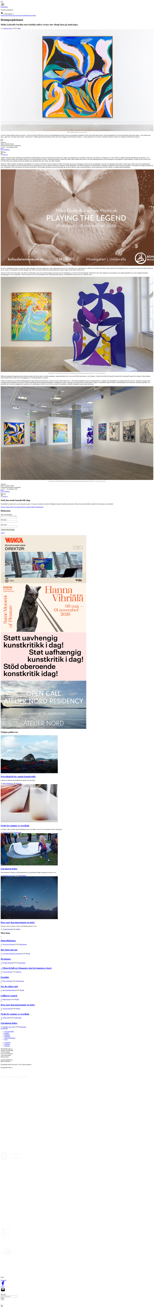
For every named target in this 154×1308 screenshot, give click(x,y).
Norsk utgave (12, 15)
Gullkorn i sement (9, 995)
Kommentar (22, 875)
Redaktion (7, 1034)
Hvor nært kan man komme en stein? (18, 922)
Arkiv (6, 1039)
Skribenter (7, 1036)
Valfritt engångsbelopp (37, 507)
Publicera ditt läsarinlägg (7, 529)
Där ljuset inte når (9, 950)
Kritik (18, 929)
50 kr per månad (5, 507)
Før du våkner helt (9, 986)
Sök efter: (3, 1294)
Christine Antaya (7, 28)
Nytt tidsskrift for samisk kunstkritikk (18, 776)
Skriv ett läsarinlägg (6, 514)
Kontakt (6, 1033)
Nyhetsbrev (7, 1042)
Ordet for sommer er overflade (15, 825)
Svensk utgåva (20, 15)
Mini (19, 28)
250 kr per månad (25, 507)
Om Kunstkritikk (9, 1031)
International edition (30, 15)
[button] (2, 2)
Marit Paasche (7, 999)
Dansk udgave (5, 15)
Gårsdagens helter (9, 869)
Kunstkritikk (4, 7)
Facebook (7, 1044)
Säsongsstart (23, 944)
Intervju (19, 783)
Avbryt (3, 533)
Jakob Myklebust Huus (9, 990)
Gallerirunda (17, 832)
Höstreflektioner (8, 940)
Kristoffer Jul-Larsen (8, 875)
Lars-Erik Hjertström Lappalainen (12, 953)
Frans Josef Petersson (9, 944)
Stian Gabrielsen (7, 783)
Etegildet (5, 977)
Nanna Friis (6, 832)
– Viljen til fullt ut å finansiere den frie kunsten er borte (26, 968)
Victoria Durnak (7, 929)
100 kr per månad (15, 507)
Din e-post (4, 524)
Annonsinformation (9, 1038)
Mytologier (6, 959)
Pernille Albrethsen (8, 963)
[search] (2, 4)
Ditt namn (3, 520)
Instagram (7, 1046)
